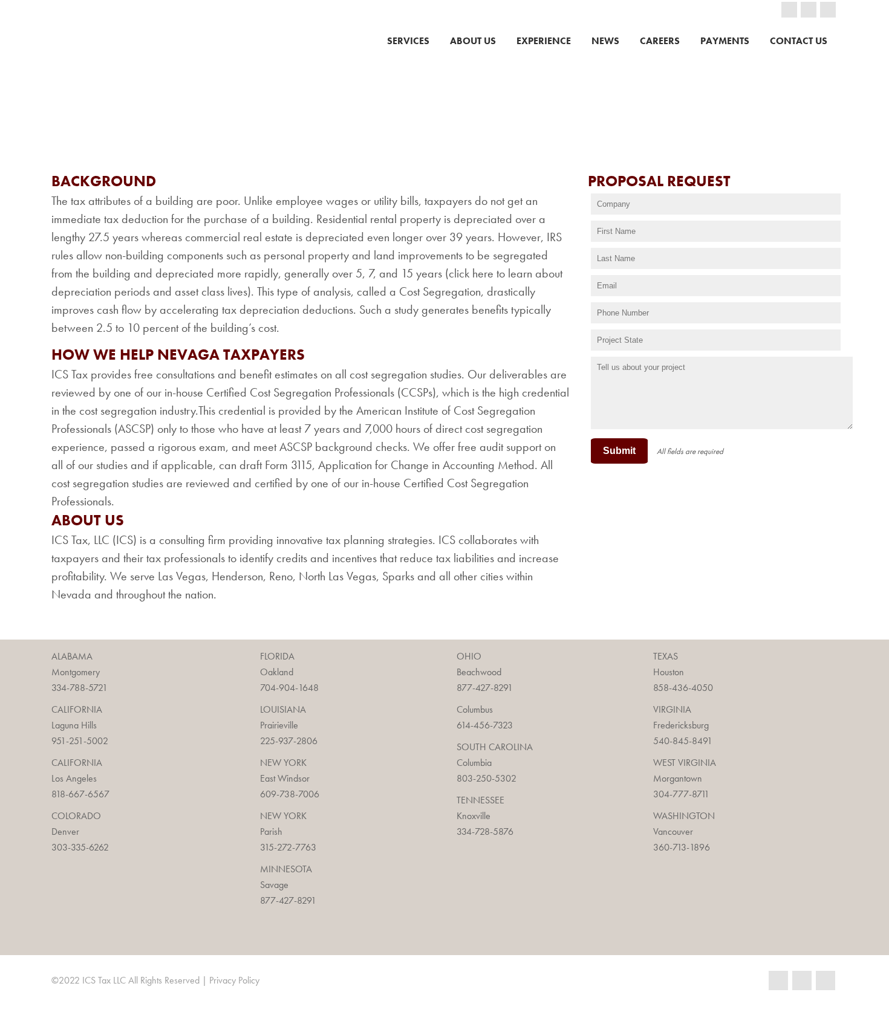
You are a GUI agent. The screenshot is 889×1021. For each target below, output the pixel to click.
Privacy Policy (234, 980)
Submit (619, 451)
